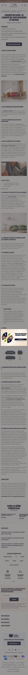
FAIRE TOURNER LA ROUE (20, 339)
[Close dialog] (26, 330)
